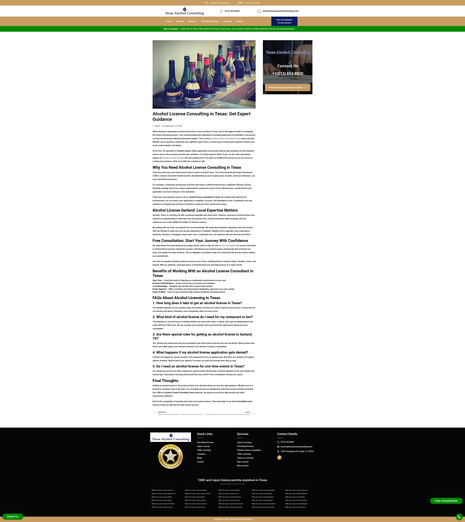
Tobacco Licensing (245, 458)
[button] (193, 21)
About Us (180, 21)
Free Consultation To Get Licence (284, 21)
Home (169, 21)
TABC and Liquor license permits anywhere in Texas (232, 480)
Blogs (199, 458)
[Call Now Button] (459, 517)
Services (192, 21)
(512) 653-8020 (232, 11)
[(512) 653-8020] (222, 11)
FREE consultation (170, 29)
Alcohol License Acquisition (249, 450)
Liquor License (203, 446)
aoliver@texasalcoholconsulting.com (281, 11)
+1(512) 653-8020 (287, 73)
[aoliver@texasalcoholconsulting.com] (259, 11)
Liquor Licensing (244, 442)
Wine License (243, 466)
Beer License (242, 462)
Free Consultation (446, 500)
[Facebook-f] (279, 457)
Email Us (12, 516)
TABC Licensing (204, 450)
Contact (239, 21)
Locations (227, 21)
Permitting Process (210, 21)
